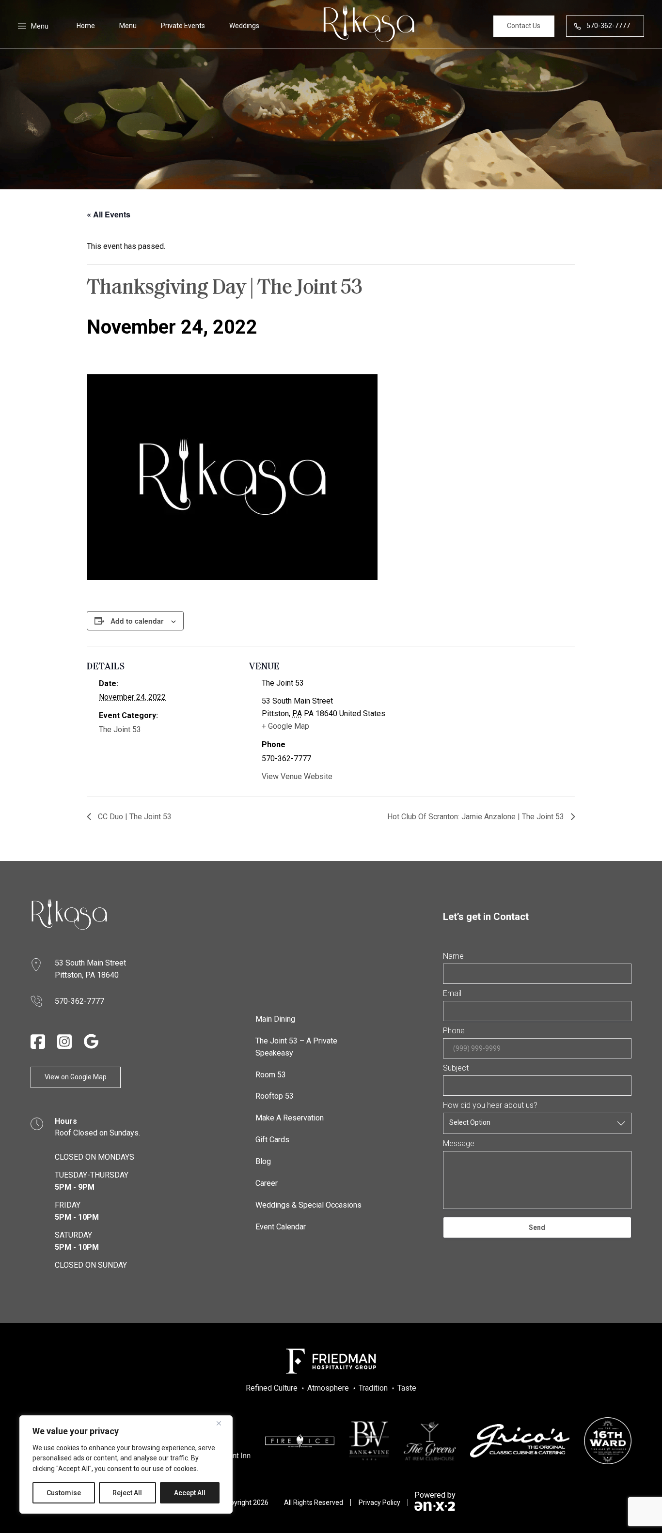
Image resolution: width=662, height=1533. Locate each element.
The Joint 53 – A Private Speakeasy (296, 1047)
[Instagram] (64, 1041)
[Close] (222, 1423)
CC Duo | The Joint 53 (134, 816)
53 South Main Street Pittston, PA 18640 (91, 969)
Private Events (183, 26)
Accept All (189, 1493)
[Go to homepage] (69, 914)
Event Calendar (280, 1226)
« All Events (108, 214)
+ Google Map (285, 726)
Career (266, 1183)
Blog (263, 1161)
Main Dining (275, 1019)
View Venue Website (297, 776)
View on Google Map (76, 1077)
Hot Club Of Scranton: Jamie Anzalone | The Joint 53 (476, 816)
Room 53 (270, 1074)
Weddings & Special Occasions (308, 1205)
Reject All (127, 1493)
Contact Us (523, 26)
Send (537, 1227)
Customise (64, 1493)
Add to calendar (136, 621)
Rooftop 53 (274, 1096)
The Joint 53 (120, 729)
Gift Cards (272, 1139)
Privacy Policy (379, 1502)
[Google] (91, 1041)
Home (86, 26)
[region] (126, 1464)
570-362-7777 (608, 26)
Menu (128, 26)
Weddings (244, 26)
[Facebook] (38, 1041)
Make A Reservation (289, 1117)
